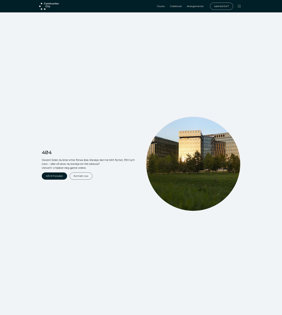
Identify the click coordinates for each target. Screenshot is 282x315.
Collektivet (176, 6)
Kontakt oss (81, 176)
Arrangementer (195, 6)
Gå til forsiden (54, 176)
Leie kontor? (221, 6)
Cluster (161, 6)
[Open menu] (239, 6)
